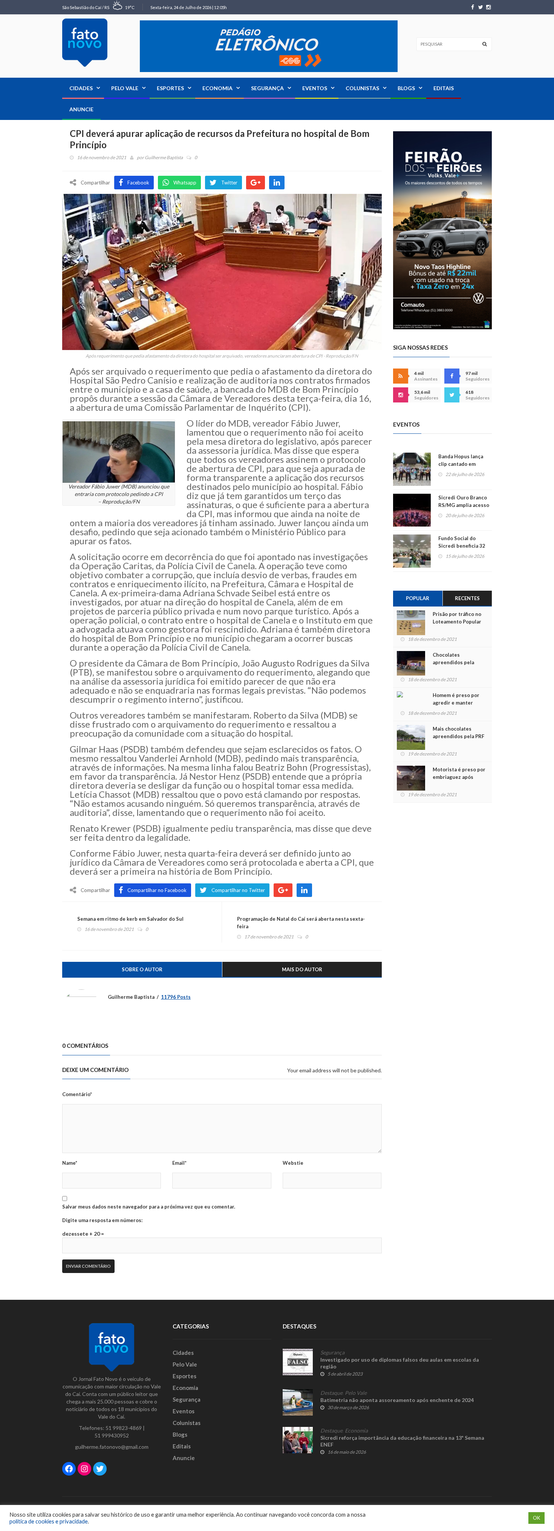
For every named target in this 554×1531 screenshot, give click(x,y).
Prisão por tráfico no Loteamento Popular (457, 618)
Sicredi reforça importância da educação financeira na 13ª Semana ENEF (402, 1441)
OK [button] (536, 1518)
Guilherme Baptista (164, 157)
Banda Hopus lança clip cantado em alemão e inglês (460, 464)
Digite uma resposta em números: (102, 1220)
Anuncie (81, 109)
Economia (217, 88)
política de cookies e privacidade (48, 1521)
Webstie (293, 1163)
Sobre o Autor (142, 969)
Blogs (406, 88)
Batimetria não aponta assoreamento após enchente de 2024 (397, 1400)
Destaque (331, 1393)
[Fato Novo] (84, 43)
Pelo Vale (124, 88)
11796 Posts (176, 997)
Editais (443, 88)
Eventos (314, 88)
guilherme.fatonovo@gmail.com (111, 1446)
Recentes (467, 598)
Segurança (267, 88)
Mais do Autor (302, 969)
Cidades (81, 88)
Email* (179, 1163)
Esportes (170, 88)
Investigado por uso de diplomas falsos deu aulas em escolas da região (399, 1363)
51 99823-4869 (124, 1428)
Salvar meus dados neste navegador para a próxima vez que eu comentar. (148, 1207)
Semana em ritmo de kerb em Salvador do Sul (130, 919)
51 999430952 (112, 1435)
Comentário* (77, 1094)
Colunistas (362, 88)
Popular (417, 598)
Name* (69, 1163)
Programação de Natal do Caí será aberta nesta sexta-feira (301, 922)
